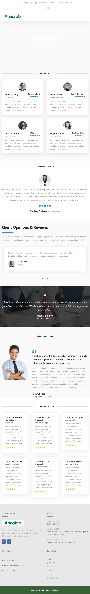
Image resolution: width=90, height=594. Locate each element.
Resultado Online (66, 3)
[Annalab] (13, 16)
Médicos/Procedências (46, 3)
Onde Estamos (52, 578)
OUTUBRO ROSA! (53, 524)
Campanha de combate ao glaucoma (61, 542)
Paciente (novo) (26, 3)
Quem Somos (52, 563)
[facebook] (42, 8)
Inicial (49, 559)
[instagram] (48, 8)
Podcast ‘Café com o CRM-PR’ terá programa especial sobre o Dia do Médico (67, 533)
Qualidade (50, 570)
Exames (50, 566)
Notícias (50, 574)
